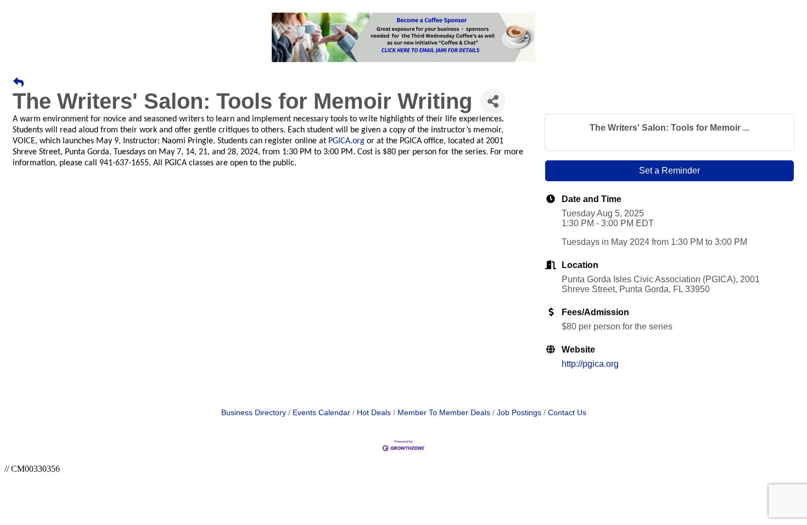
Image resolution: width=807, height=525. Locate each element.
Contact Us (567, 413)
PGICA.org (346, 141)
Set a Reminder (669, 170)
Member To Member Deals (443, 413)
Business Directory (253, 413)
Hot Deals (374, 413)
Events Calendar (321, 413)
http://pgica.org (590, 363)
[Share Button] (492, 101)
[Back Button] (18, 83)
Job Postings (519, 413)
